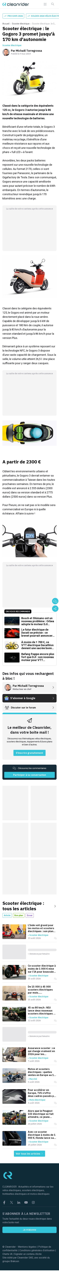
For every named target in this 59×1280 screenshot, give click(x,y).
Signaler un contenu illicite (28, 1254)
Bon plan (18, 915)
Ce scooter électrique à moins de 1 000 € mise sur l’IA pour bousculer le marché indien (42, 968)
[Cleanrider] (15, 4)
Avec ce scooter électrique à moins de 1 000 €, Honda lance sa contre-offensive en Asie (42, 1134)
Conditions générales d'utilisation (37, 1250)
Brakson (14, 1261)
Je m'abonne (29, 1229)
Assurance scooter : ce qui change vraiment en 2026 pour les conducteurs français (41, 1051)
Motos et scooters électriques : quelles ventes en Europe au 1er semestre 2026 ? (42, 1072)
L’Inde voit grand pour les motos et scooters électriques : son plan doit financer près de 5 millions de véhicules (41, 928)
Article (7, 915)
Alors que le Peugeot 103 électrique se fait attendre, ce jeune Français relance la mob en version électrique (42, 1113)
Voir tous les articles (28, 1153)
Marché (33, 1079)
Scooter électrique (20, 23)
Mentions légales (27, 1246)
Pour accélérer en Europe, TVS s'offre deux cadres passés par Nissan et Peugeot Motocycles (42, 1092)
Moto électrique (37, 1100)
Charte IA (7, 1254)
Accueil (5, 23)
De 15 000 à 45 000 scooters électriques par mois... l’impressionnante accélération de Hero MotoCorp (40, 989)
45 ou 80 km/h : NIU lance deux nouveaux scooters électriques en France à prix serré (42, 1010)
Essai (29, 915)
